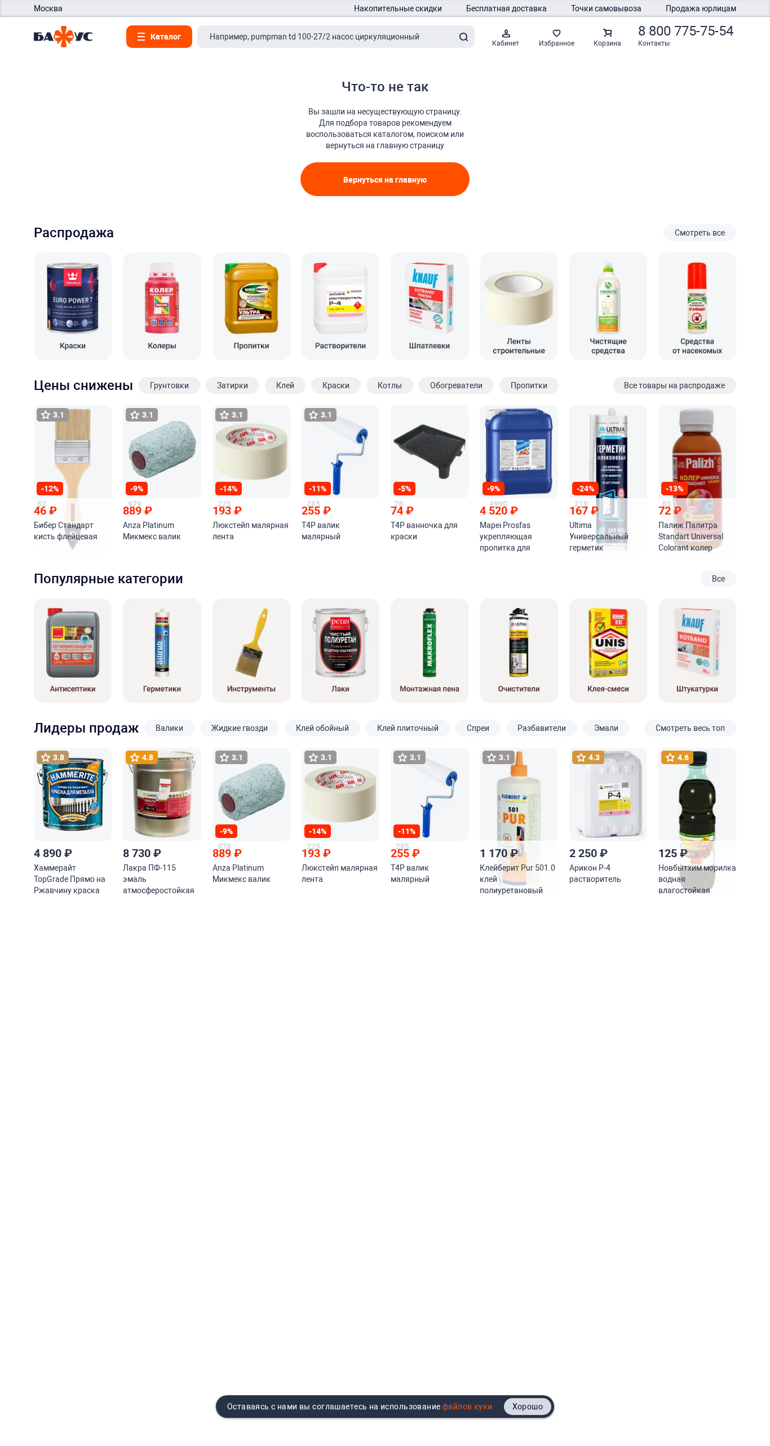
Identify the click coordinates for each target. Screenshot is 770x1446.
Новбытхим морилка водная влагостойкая (697, 879)
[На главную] (63, 36)
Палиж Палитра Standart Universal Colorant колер (690, 536)
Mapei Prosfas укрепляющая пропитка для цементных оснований (506, 537)
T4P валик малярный (321, 531)
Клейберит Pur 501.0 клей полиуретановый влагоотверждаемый (517, 879)
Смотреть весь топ (690, 728)
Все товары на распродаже (674, 385)
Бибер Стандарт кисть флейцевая (66, 531)
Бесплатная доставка (506, 8)
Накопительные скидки (398, 8)
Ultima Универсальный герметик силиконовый (599, 537)
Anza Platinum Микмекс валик (152, 531)
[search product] (463, 36)
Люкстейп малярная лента (251, 531)
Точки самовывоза (606, 8)
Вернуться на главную (385, 179)
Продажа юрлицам (701, 8)
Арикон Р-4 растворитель (595, 873)
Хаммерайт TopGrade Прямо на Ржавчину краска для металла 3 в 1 (69, 879)
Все (718, 578)
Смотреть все (700, 232)
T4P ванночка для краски (424, 531)
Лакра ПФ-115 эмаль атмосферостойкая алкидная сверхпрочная (158, 879)
